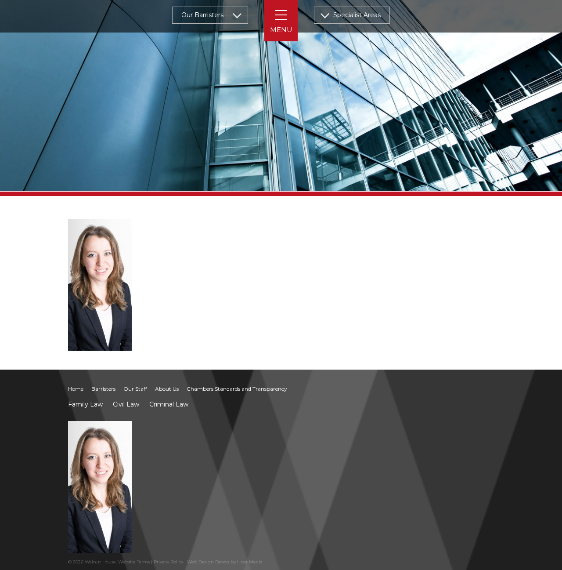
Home (75, 388)
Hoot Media (250, 562)
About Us (167, 388)
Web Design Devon (208, 562)
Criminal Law (168, 404)
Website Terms (134, 562)
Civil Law (126, 404)
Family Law (85, 404)
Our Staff (135, 388)
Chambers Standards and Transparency (237, 388)
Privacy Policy (168, 562)
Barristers (103, 388)
